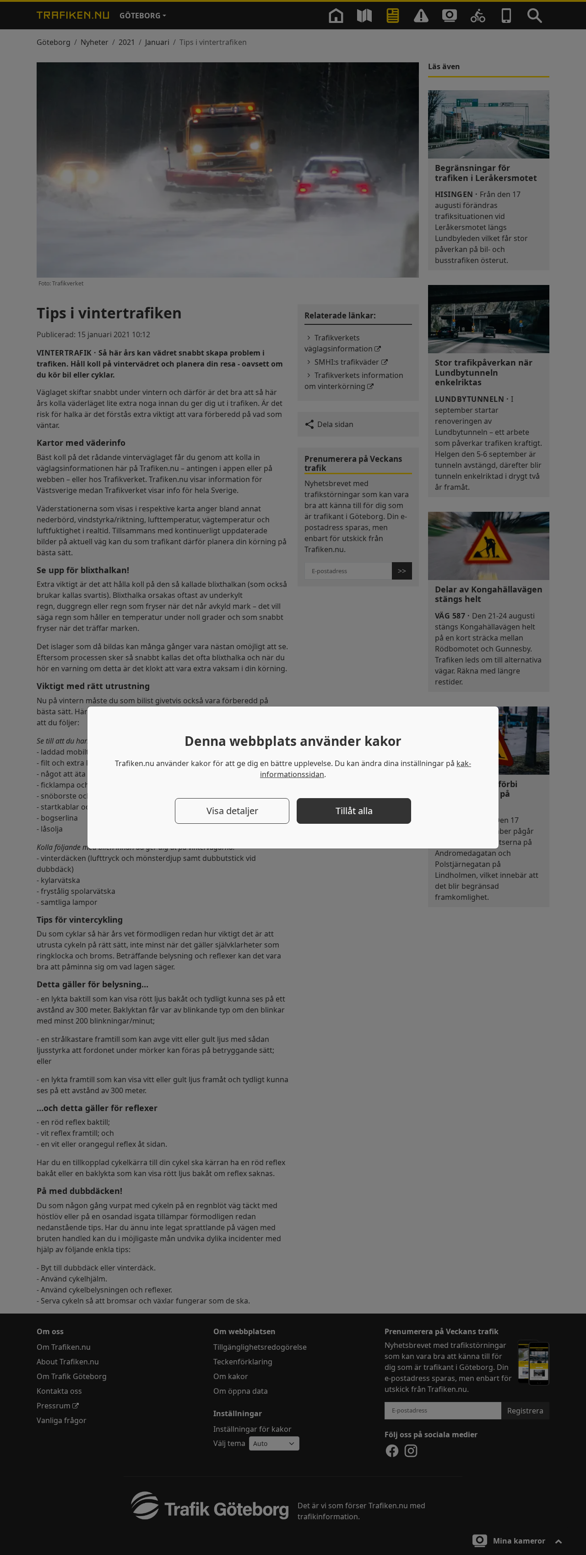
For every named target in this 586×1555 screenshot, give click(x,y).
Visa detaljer (232, 811)
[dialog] (293, 777)
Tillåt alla (354, 811)
